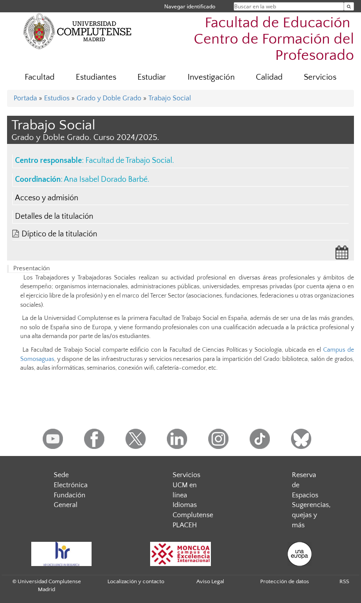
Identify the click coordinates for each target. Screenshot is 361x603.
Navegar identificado (189, 6)
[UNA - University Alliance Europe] (299, 554)
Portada (25, 98)
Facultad (40, 77)
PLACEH (185, 525)
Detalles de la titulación (54, 216)
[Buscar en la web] (349, 6)
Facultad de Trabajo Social (128, 160)
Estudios (57, 98)
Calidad (269, 77)
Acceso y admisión (46, 198)
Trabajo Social (169, 98)
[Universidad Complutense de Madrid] (77, 31)
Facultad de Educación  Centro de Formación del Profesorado (274, 39)
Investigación (211, 77)
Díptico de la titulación (59, 234)
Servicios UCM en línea (186, 485)
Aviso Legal (210, 581)
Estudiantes (96, 77)
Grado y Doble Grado (109, 98)
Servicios (320, 77)
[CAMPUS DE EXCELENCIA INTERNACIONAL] (180, 554)
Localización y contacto (135, 581)
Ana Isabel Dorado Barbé (105, 179)
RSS (344, 581)
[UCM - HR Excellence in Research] (61, 554)
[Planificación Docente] (342, 255)
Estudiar (151, 77)
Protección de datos (284, 581)
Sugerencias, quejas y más (311, 515)
